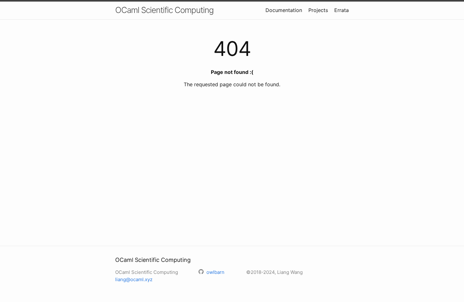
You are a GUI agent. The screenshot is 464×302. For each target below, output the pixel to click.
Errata (341, 10)
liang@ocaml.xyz (133, 279)
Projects (318, 10)
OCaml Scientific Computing (164, 10)
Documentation (283, 10)
